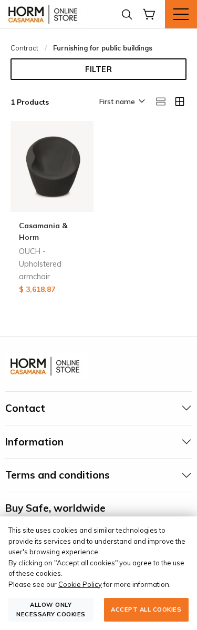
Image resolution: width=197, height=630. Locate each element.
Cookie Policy (80, 584)
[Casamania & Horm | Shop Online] (44, 14)
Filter (98, 69)
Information (34, 441)
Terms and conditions (57, 475)
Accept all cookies (146, 609)
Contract (24, 48)
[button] (121, 102)
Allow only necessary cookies (51, 609)
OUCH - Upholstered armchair (40, 264)
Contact (25, 408)
